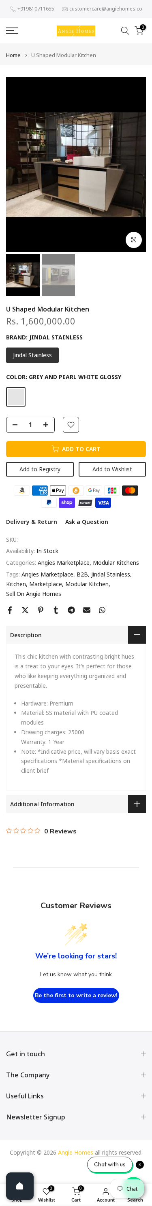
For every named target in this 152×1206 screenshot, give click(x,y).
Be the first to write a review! (76, 995)
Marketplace (45, 584)
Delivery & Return (31, 522)
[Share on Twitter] (25, 610)
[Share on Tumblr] (56, 610)
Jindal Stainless (110, 574)
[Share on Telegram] (71, 610)
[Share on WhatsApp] (102, 610)
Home (13, 55)
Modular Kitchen (87, 584)
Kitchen (16, 584)
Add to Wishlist (112, 469)
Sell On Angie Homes (33, 594)
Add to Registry (39, 469)
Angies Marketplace (64, 562)
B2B (82, 574)
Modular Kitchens (116, 562)
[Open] (20, 1186)
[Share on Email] (86, 610)
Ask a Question (86, 522)
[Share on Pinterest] (40, 610)
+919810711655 (35, 8)
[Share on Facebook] (9, 610)
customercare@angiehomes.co (105, 8)
